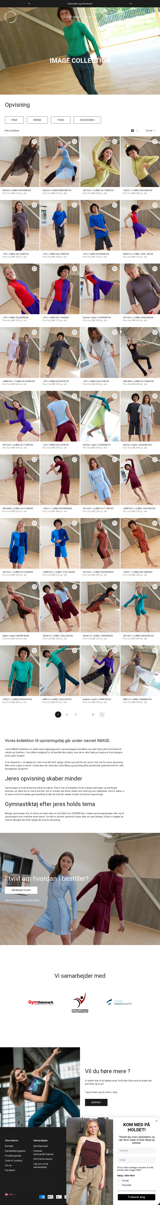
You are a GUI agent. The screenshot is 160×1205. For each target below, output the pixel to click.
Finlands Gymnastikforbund (43, 1152)
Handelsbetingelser (15, 1151)
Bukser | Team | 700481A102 (97, 699)
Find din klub (90, 17)
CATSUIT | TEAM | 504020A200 (138, 318)
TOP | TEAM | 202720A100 (15, 254)
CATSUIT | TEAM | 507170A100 (98, 508)
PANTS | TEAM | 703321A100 (57, 699)
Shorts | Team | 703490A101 (97, 445)
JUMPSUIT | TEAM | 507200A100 (18, 381)
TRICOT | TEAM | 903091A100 (17, 699)
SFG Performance (42, 1159)
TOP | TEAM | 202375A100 (96, 381)
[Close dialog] (156, 1121)
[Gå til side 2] (102, 714)
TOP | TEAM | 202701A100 (56, 445)
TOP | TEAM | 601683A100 (96, 254)
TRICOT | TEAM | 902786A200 (137, 572)
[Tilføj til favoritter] (34, 141)
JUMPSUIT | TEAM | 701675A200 (59, 572)
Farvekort (10, 1170)
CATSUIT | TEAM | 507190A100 (98, 190)
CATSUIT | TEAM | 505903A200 (98, 572)
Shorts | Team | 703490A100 (97, 318)
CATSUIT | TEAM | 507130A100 (17, 445)
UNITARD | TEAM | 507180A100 (138, 381)
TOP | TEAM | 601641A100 (56, 381)
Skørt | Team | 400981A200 (15, 636)
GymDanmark (40, 1146)
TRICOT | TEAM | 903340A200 (57, 508)
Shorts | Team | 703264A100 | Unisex (137, 445)
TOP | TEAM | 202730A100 (56, 254)
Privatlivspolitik (13, 1156)
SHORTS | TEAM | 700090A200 (98, 636)
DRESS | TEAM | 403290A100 (16, 190)
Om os (8, 1165)
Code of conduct (13, 1160)
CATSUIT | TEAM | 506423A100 (138, 636)
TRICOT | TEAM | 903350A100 (137, 190)
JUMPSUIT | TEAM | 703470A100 (139, 508)
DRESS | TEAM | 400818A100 (57, 190)
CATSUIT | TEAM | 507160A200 (17, 572)
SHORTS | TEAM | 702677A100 (138, 254)
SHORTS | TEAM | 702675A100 (58, 636)
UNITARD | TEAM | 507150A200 (17, 508)
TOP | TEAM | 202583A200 (15, 318)
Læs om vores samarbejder (40, 1165)
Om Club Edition (71, 17)
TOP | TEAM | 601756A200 (56, 318)
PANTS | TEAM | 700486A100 (137, 699)
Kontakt (9, 1146)
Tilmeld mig (136, 1197)
